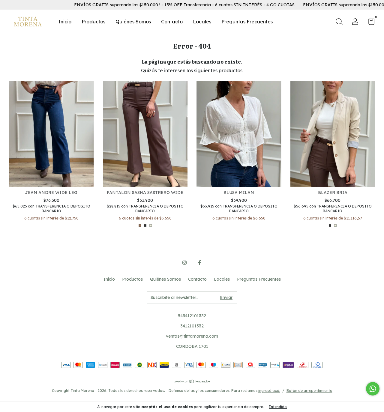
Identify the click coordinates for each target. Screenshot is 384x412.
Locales (202, 22)
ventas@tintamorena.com (192, 336)
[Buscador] (339, 22)
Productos (93, 22)
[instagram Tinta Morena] (184, 262)
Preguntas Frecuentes (247, 22)
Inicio (64, 22)
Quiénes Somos (133, 22)
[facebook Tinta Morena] (199, 262)
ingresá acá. (269, 390)
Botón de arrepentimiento (309, 390)
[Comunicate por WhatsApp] (373, 389)
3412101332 (192, 326)
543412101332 (192, 315)
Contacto (172, 22)
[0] (369, 22)
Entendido (278, 407)
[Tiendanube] (192, 382)
